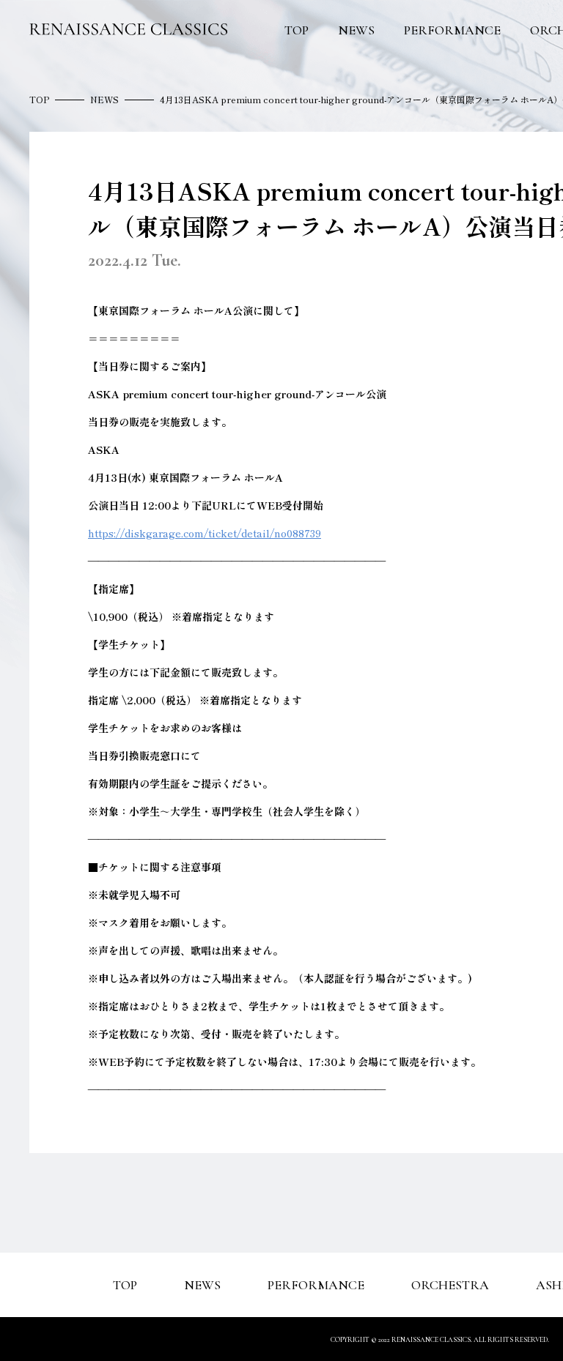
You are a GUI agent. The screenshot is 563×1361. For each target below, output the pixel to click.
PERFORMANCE (452, 30)
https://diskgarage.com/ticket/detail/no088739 (204, 533)
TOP (296, 30)
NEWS (356, 30)
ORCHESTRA (450, 1284)
